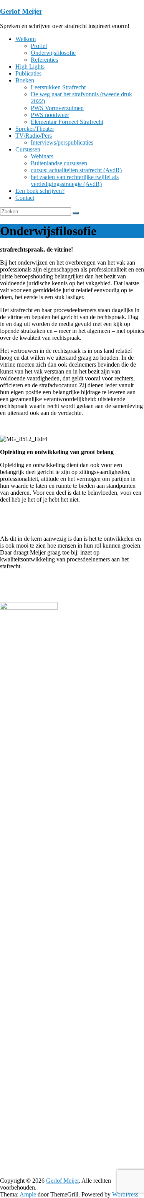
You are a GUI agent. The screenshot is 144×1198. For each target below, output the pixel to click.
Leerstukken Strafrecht (58, 87)
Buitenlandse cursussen (59, 163)
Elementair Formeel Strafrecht (67, 121)
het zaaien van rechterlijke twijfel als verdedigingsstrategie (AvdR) (75, 180)
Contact (24, 197)
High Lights (30, 66)
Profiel (39, 46)
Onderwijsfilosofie (53, 52)
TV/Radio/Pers (33, 135)
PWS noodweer (50, 115)
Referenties (44, 59)
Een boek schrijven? (40, 191)
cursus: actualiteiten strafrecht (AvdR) (76, 170)
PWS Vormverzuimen (57, 108)
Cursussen (27, 149)
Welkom (25, 39)
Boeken (24, 80)
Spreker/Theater (34, 128)
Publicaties (28, 73)
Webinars (42, 156)
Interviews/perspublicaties (62, 142)
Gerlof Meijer (21, 11)
